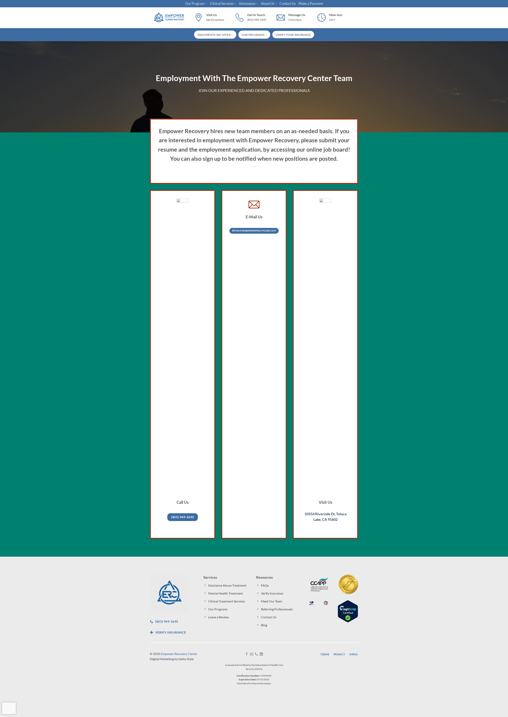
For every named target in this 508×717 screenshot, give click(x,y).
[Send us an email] (251, 654)
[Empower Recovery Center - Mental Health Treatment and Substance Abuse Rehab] (169, 18)
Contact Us (288, 3)
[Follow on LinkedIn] (261, 654)
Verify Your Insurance (293, 34)
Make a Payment (310, 3)
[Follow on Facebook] (246, 654)
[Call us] (256, 654)
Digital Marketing (162, 659)
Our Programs (252, 34)
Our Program (195, 3)
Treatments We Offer (214, 34)
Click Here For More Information (254, 683)
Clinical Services (222, 3)
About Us (267, 3)
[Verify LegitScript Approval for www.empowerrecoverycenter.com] (348, 611)
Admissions (247, 3)
